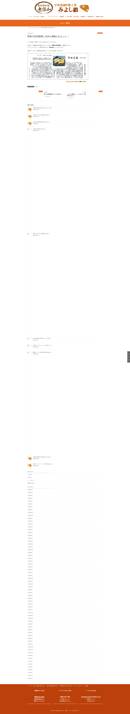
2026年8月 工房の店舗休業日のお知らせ (41, 115)
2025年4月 (30, 532)
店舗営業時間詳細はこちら (39, 699)
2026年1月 (30, 509)
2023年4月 (30, 601)
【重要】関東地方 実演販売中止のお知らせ (42, 457)
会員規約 (86, 685)
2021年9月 (30, 655)
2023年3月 (30, 604)
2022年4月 (30, 635)
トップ (29, 685)
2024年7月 (30, 558)
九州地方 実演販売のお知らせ (39, 129)
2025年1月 (30, 541)
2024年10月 (30, 549)
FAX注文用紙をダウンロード (65, 701)
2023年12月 (30, 578)
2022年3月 (30, 638)
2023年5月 (30, 598)
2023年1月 (30, 609)
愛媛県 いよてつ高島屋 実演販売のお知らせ (42, 352)
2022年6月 (30, 629)
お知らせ (100, 33)
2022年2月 (30, 641)
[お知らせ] (35, 95)
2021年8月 (30, 658)
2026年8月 (30, 489)
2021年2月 (30, 675)
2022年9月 (30, 621)
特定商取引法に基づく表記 (65, 685)
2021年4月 (30, 669)
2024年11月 (30, 546)
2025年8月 (30, 521)
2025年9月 (30, 518)
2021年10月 (30, 652)
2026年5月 (30, 498)
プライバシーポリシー (78, 685)
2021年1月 (30, 678)
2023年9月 (30, 586)
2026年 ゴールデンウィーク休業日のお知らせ (42, 464)
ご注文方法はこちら (91, 701)
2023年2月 (30, 606)
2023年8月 (30, 589)
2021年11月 (30, 649)
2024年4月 (30, 566)
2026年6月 (30, 495)
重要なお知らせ (31, 483)
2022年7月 (30, 626)
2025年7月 (30, 524)
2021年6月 (30, 664)
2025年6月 (30, 526)
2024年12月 (30, 544)
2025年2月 (30, 538)
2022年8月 (30, 624)
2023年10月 (30, 584)
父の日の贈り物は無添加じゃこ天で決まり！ (42, 338)
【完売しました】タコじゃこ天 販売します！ (42, 345)
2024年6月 (30, 561)
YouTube (30, 474)
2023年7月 (30, 592)
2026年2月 (30, 506)
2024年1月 (30, 575)
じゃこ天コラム (31, 480)
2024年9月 (30, 552)
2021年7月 (30, 661)
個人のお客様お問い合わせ (39, 685)
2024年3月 (30, 569)
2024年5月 (30, 564)
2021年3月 (30, 672)
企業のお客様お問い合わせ (52, 685)
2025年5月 (30, 529)
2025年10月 (30, 515)
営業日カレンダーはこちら (39, 701)
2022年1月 (30, 644)
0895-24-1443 (39, 697)
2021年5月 (30, 666)
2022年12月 (30, 612)
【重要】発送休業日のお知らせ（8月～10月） (42, 108)
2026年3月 (30, 503)
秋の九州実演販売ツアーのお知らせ (52, 94)
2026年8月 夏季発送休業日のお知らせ (41, 122)
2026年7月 (30, 492)
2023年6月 (30, 595)
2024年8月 (30, 555)
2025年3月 (30, 535)
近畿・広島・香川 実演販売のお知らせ (41, 233)
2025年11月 (30, 512)
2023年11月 (30, 581)
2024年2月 (30, 572)
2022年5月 (30, 632)
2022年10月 (30, 618)
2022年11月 (30, 615)
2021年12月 (30, 646)
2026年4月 (30, 501)
